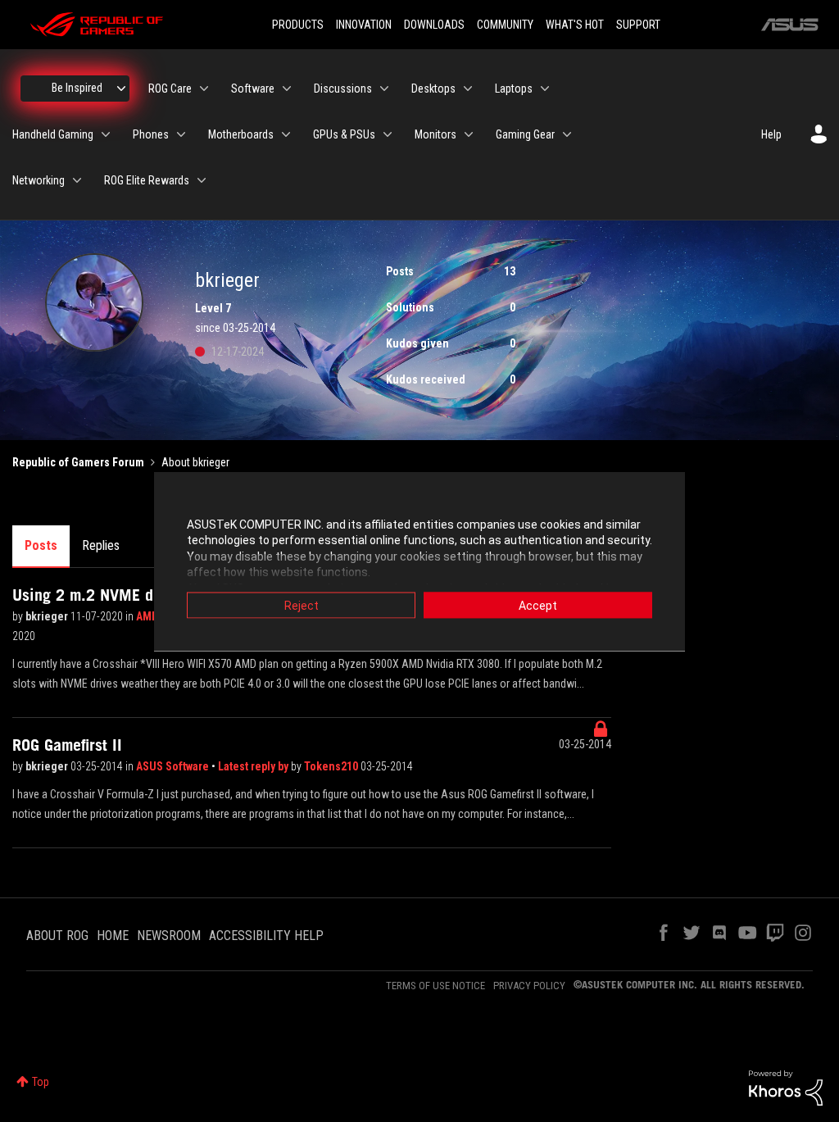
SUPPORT (638, 24)
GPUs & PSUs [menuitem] (344, 134)
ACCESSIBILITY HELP (266, 935)
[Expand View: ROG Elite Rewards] (201, 180)
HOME (113, 935)
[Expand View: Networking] (77, 180)
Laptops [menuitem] (514, 88)
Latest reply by (254, 766)
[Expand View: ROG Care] (204, 88)
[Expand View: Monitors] (468, 134)
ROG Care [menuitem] (170, 88)
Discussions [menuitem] (343, 88)
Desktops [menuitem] (433, 88)
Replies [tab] (101, 545)
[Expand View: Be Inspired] (121, 88)
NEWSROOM (169, 935)
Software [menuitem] (252, 88)
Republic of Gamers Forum (78, 462)
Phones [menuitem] (151, 134)
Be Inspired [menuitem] (77, 87)
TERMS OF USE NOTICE (435, 985)
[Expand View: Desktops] (468, 88)
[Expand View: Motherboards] (286, 134)
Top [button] (40, 1081)
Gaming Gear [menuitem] (525, 134)
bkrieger (47, 616)
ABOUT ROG (57, 935)
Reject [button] (301, 604)
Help (771, 134)
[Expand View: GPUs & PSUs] (387, 134)
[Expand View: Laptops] (545, 88)
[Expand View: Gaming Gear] (567, 134)
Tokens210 (332, 766)
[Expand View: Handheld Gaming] (106, 134)
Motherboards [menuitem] (241, 134)
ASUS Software (173, 766)
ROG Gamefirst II (67, 745)
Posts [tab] (41, 545)
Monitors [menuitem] (435, 134)
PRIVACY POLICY (529, 985)
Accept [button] (538, 604)
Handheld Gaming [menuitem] (52, 134)
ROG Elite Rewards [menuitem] (146, 180)
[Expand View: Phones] (181, 134)
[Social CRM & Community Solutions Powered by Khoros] (786, 1086)
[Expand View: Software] (287, 88)
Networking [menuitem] (38, 180)
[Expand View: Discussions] (384, 88)
